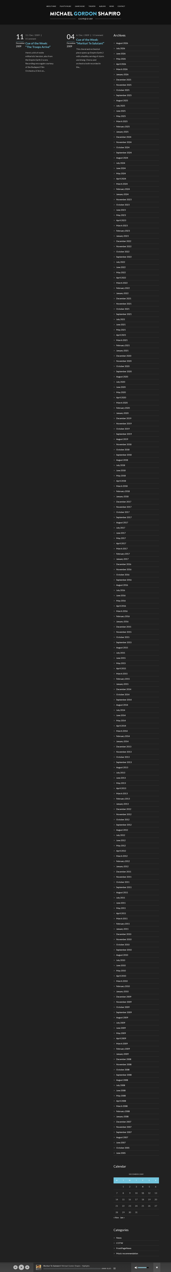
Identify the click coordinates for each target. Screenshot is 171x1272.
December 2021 (123, 298)
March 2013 (122, 793)
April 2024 (121, 178)
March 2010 (122, 981)
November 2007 (123, 1127)
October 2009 (122, 1007)
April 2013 (121, 788)
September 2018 (124, 454)
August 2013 (122, 767)
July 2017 (120, 527)
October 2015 (122, 637)
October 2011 (122, 882)
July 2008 (120, 1085)
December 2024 (123, 137)
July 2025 (120, 105)
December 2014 (123, 689)
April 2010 (121, 975)
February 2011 (123, 923)
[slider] (72, 1268)
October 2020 (122, 366)
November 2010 (123, 939)
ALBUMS (102, 6)
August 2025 (122, 100)
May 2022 (121, 272)
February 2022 (123, 288)
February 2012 (123, 861)
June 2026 (121, 53)
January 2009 (122, 1054)
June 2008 (121, 1090)
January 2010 (122, 991)
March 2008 (122, 1106)
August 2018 (122, 460)
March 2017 (122, 548)
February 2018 (123, 491)
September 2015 (124, 642)
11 (143, 1193)
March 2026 (122, 69)
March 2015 (122, 673)
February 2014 (123, 736)
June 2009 (121, 1028)
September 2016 (124, 579)
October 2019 (122, 428)
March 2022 (122, 282)
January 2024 (122, 194)
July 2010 (120, 960)
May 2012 (121, 845)
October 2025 (122, 90)
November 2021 (123, 303)
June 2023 (121, 210)
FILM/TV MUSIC (65, 6)
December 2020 (123, 355)
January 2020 (122, 413)
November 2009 (123, 1002)
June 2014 (121, 715)
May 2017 (121, 538)
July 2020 (120, 381)
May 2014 (121, 720)
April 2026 (121, 64)
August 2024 (122, 157)
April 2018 (121, 480)
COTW (119, 1243)
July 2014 (120, 710)
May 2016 (121, 600)
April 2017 (121, 543)
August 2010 (122, 955)
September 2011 (124, 887)
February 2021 (123, 345)
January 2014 (122, 741)
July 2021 (120, 319)
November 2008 (123, 1064)
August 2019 (122, 439)
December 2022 (123, 241)
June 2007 (121, 1142)
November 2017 (123, 507)
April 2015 (121, 668)
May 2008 (121, 1095)
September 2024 (124, 152)
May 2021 (121, 329)
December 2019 (123, 418)
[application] (85, 1267)
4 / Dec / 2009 (82, 35)
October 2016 (122, 574)
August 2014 (122, 705)
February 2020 (123, 408)
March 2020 (122, 402)
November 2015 (123, 632)
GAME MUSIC (80, 6)
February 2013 (123, 798)
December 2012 (123, 809)
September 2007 (124, 1132)
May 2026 (121, 58)
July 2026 (120, 48)
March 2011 (122, 918)
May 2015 (121, 663)
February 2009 (123, 1048)
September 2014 (124, 699)
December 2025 (123, 79)
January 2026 (122, 74)
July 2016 (120, 590)
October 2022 (122, 251)
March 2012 (122, 856)
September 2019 (124, 434)
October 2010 (122, 944)
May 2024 (121, 173)
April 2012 (121, 850)
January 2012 (122, 866)
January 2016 (122, 621)
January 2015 (122, 684)
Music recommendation (127, 1253)
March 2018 (122, 486)
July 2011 (120, 897)
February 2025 (123, 126)
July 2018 (120, 465)
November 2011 (123, 876)
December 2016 (123, 564)
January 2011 (122, 929)
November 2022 (123, 246)
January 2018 (122, 496)
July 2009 (120, 1022)
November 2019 (123, 423)
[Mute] (136, 1267)
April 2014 (121, 725)
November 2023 (123, 199)
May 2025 (121, 116)
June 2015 (121, 658)
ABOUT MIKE (51, 6)
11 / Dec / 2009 (32, 35)
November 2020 (123, 361)
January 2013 (122, 804)
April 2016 (121, 606)
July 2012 (120, 835)
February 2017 (123, 553)
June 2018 (121, 470)
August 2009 (122, 1017)
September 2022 (124, 256)
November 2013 (123, 751)
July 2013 (120, 772)
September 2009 (124, 1012)
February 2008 (123, 1111)
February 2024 (123, 189)
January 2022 (122, 293)
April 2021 (121, 335)
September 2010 (124, 949)
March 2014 (122, 731)
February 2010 (123, 986)
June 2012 (121, 840)
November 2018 (123, 444)
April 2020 (121, 397)
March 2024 (122, 183)
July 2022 (120, 262)
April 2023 (121, 220)
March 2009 (122, 1043)
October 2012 (122, 819)
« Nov (116, 1217)
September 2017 (124, 517)
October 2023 (122, 204)
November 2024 (123, 142)
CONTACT (121, 6)
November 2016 (123, 569)
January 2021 (122, 350)
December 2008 (123, 1059)
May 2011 (121, 908)
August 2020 (122, 376)
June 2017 (121, 533)
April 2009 (121, 1038)
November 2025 (123, 84)
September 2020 (124, 371)
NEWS (111, 6)
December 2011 (123, 871)
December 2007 (123, 1121)
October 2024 (122, 147)
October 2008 (122, 1069)
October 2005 (122, 1147)
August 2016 (122, 585)
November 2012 (123, 814)
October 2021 (122, 309)
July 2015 (120, 652)
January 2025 (122, 131)
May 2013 (121, 783)
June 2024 (121, 168)
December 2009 (123, 996)
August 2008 (122, 1080)
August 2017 (122, 522)
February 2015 (123, 678)
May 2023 (121, 215)
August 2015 (122, 647)
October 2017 (122, 512)
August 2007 (122, 1137)
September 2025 (124, 95)
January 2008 (122, 1116)
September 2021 (124, 314)
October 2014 (122, 694)
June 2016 (121, 595)
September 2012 (124, 824)
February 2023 (123, 230)
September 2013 (124, 762)
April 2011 (121, 913)
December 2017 (123, 501)
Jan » (122, 1217)
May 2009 (121, 1033)
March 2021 (122, 340)
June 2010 (121, 965)
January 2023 (122, 236)
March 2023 (122, 225)
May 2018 (121, 475)
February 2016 (123, 616)
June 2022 (121, 267)
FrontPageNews (123, 1248)
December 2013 (123, 746)
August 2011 (122, 892)
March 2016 (122, 611)
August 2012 (122, 830)
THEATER (92, 6)
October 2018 (122, 449)
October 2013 (122, 757)
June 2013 (121, 777)
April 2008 (121, 1101)
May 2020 (121, 392)
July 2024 (120, 163)
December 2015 (123, 626)
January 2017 (122, 559)
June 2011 (121, 903)
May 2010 (121, 970)
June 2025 (121, 111)
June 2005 (121, 1153)
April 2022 (121, 277)
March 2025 (122, 121)
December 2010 (123, 934)
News (119, 1237)
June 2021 (121, 324)
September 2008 (124, 1074)
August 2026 (122, 43)
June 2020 (121, 387)
